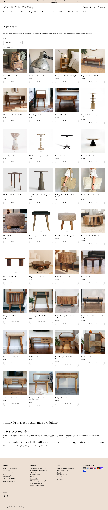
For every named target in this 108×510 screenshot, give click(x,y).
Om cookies (60, 479)
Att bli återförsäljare (62, 470)
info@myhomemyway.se (10, 468)
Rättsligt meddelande (36, 483)
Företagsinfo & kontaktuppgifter (65, 468)
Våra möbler (60, 477)
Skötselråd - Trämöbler (63, 475)
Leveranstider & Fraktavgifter (38, 468)
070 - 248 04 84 (7, 470)
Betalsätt (32, 476)
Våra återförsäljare (35, 474)
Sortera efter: (7, 39)
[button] (85, 7)
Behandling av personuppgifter (38, 481)
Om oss (59, 472)
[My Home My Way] (18, 7)
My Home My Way (19, 507)
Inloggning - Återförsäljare (37, 485)
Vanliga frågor (34, 479)
